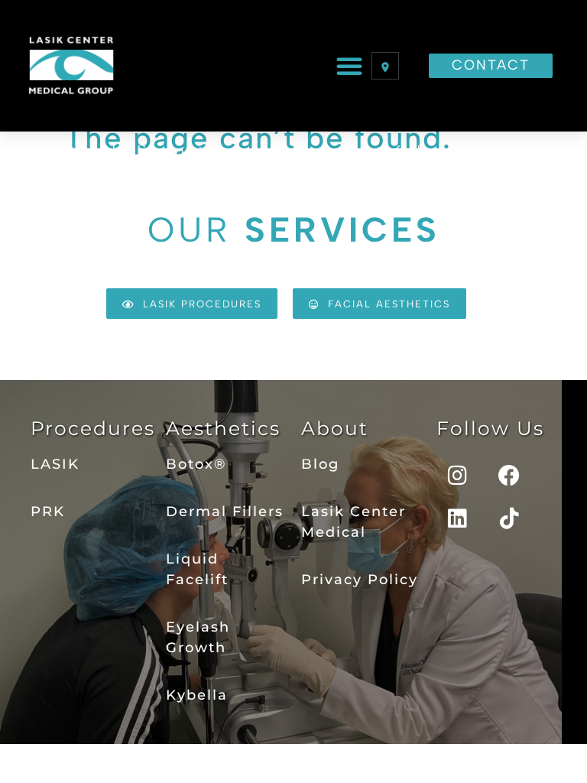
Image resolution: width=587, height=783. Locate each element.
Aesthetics (223, 428)
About (334, 428)
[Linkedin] (457, 518)
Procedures (93, 428)
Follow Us (490, 428)
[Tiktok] (509, 518)
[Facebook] (509, 475)
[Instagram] (457, 475)
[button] (350, 65)
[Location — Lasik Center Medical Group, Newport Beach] (385, 66)
